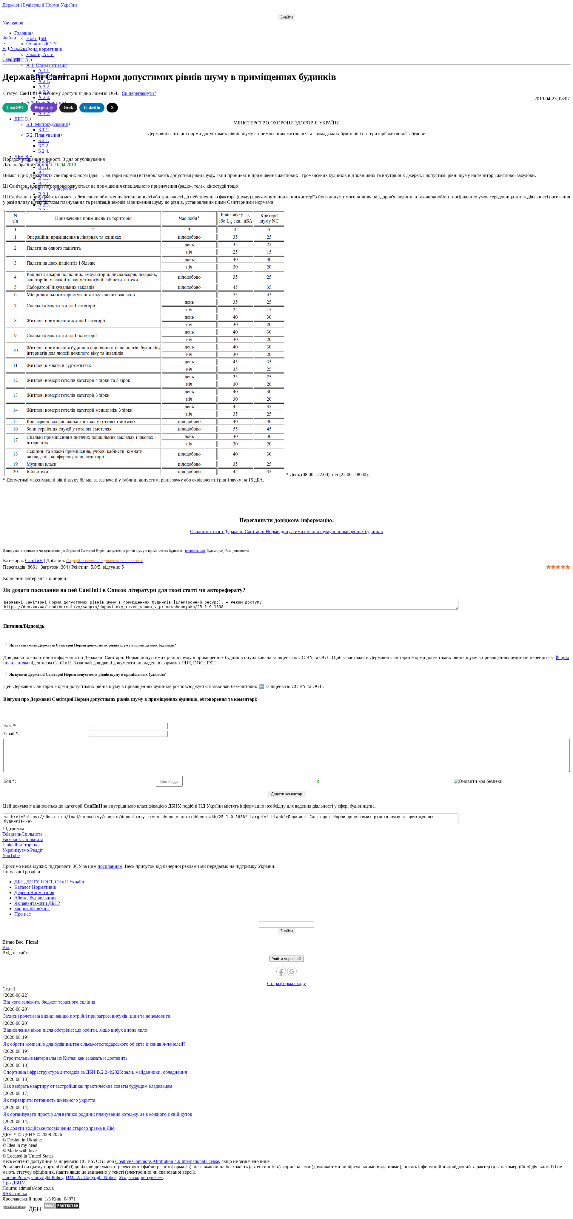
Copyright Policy (47, 1177)
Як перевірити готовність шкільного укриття (49, 1100)
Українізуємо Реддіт (22, 850)
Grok (68, 107)
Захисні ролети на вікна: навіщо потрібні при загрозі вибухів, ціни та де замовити (86, 1016)
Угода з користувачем (141, 1177)
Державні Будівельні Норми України (39, 4)
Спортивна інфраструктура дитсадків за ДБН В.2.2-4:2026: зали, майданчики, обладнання (95, 1072)
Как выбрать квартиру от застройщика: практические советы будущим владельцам (87, 1086)
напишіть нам (195, 551)
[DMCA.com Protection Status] (62, 1207)
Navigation (12, 22)
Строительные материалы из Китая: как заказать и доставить (65, 1058)
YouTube (11, 855)
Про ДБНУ (13, 1182)
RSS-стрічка (14, 1193)
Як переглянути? (139, 93)
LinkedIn (92, 107)
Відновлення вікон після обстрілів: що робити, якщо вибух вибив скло (75, 1030)
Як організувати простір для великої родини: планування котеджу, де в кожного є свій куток (97, 1114)
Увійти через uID (286, 958)
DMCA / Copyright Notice (91, 1177)
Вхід (7, 947)
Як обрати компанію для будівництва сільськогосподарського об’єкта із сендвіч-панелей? (94, 1044)
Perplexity (44, 107)
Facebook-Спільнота (22, 839)
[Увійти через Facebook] (281, 971)
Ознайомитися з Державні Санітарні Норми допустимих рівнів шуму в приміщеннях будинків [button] (286, 531)
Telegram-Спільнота (22, 834)
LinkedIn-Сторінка (21, 844)
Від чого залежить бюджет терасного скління (49, 1001)
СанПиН (34, 560)
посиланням (110, 866)
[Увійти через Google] (292, 971)
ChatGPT (15, 107)
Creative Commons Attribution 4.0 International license (167, 1161)
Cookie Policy (15, 1177)
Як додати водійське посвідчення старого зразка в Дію (59, 1128)
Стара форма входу (286, 983)
